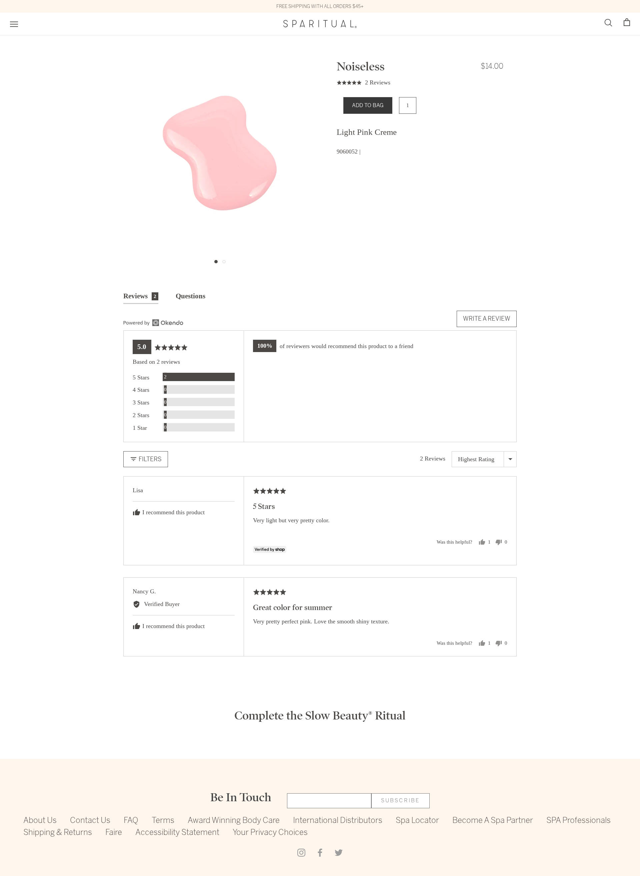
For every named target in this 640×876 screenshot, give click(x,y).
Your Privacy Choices (270, 833)
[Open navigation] (14, 24)
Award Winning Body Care (234, 821)
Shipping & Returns (57, 833)
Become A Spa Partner (492, 821)
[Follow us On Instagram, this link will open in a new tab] (301, 852)
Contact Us (90, 821)
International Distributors (337, 821)
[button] (627, 22)
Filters (149, 459)
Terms (163, 821)
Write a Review (486, 318)
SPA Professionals (578, 821)
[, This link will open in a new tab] (153, 323)
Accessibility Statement (177, 833)
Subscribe (400, 800)
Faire (113, 833)
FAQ (131, 821)
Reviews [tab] (139, 296)
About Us (40, 821)
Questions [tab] (190, 296)
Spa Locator (417, 821)
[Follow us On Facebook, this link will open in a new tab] (320, 852)
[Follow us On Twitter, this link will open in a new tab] (339, 852)
